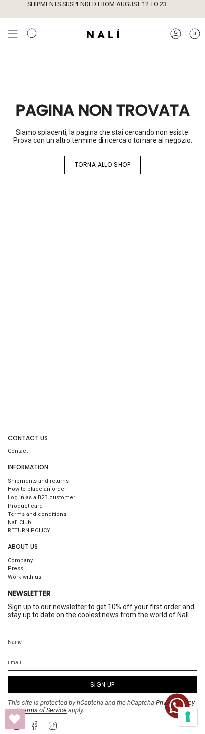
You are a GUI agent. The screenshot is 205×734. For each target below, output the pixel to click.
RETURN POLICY (29, 530)
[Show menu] (13, 33)
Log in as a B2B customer (41, 497)
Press (15, 568)
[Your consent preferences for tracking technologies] (187, 716)
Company (20, 560)
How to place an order (37, 489)
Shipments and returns (38, 481)
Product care (25, 506)
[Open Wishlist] (15, 719)
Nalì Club (19, 522)
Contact (18, 451)
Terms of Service (43, 710)
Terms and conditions (37, 514)
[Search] (32, 33)
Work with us (24, 577)
